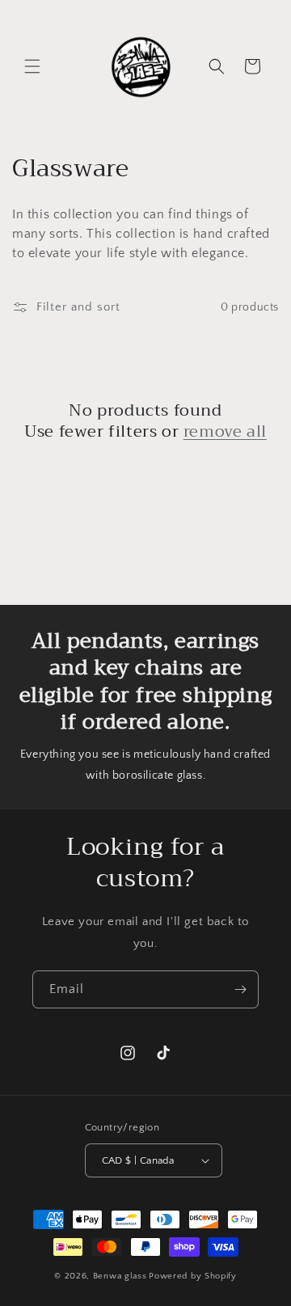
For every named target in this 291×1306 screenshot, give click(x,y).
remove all (225, 431)
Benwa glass (120, 1276)
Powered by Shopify (193, 1276)
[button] (32, 66)
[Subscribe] (240, 989)
